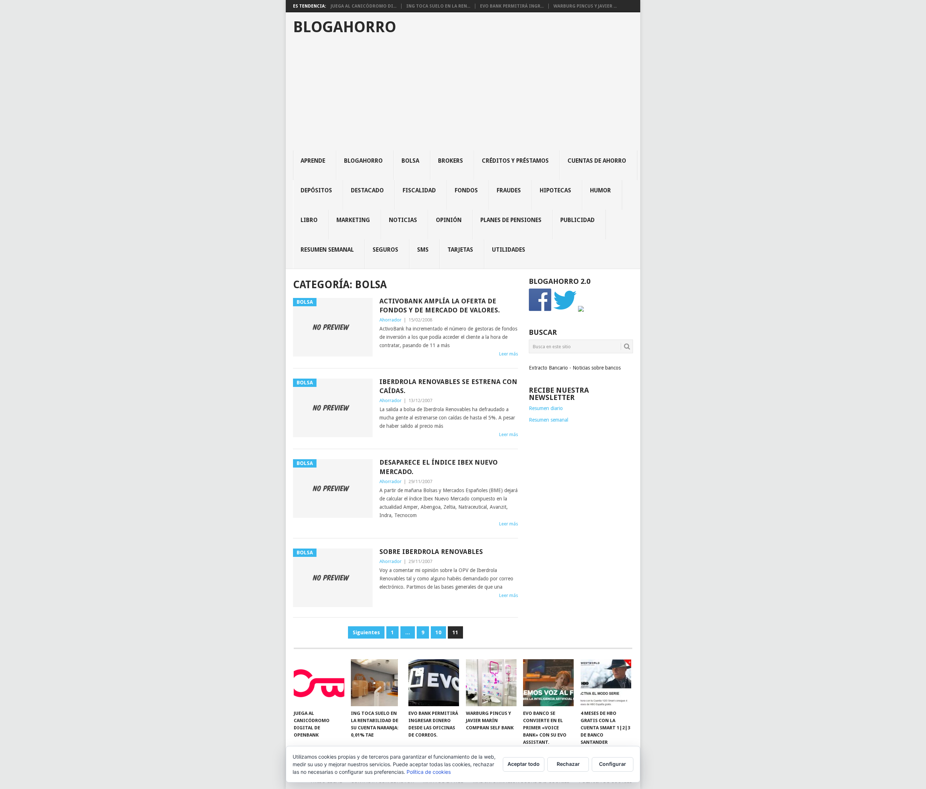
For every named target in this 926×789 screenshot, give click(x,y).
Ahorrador (390, 320)
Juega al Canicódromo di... (363, 6)
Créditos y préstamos (515, 160)
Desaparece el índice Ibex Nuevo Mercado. (438, 467)
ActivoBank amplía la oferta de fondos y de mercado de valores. (439, 305)
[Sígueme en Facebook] (540, 310)
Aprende (313, 160)
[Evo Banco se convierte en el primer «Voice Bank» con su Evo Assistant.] (548, 682)
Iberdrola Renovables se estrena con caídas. (448, 386)
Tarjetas (460, 249)
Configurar (612, 764)
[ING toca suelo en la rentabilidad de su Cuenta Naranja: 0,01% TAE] (376, 682)
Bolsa (410, 160)
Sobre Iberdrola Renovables (431, 551)
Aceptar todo (523, 764)
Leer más (508, 354)
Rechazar (568, 764)
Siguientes (366, 632)
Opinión (449, 220)
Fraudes (509, 190)
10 (438, 632)
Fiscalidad (419, 190)
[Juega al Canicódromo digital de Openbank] (319, 682)
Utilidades (508, 249)
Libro (309, 220)
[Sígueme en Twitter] (565, 310)
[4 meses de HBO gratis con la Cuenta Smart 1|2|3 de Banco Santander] (606, 682)
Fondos (466, 190)
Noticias (403, 220)
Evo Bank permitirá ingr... (512, 6)
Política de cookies (429, 772)
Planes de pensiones (510, 220)
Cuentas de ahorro (597, 160)
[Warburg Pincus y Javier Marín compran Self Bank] (491, 682)
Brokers (450, 160)
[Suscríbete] (581, 310)
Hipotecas (555, 190)
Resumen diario (546, 408)
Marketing (353, 220)
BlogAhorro (344, 27)
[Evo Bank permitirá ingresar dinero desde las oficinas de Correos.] (433, 682)
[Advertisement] (466, 96)
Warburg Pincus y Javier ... (585, 6)
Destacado (367, 190)
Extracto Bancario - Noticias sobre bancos (575, 368)
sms (423, 249)
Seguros (385, 249)
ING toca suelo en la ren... (438, 6)
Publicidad (577, 220)
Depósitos (316, 190)
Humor (600, 190)
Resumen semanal (327, 249)
